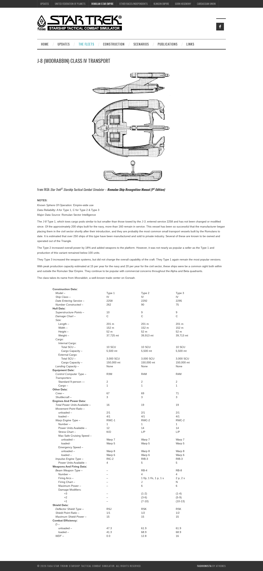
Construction (114, 44)
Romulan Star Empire (102, 4)
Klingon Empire (161, 4)
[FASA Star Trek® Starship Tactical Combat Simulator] (79, 22)
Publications (168, 44)
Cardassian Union (206, 4)
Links (190, 44)
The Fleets (86, 44)
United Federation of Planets (70, 4)
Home (45, 44)
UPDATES (44, 4)
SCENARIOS (141, 44)
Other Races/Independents (133, 4)
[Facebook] (220, 26)
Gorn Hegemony (183, 4)
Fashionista (204, 566)
